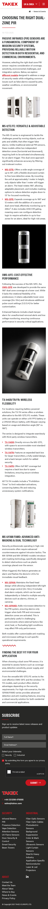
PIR (3, 821)
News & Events (40, 11)
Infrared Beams (9, 818)
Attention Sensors (10, 831)
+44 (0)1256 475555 (12, 799)
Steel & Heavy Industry (32, 855)
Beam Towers (8, 847)
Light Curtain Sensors (32, 849)
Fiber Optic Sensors (35, 818)
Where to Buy (8, 891)
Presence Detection (11, 825)
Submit (34, 782)
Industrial (21, 755)
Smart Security (9, 844)
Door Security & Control (9, 839)
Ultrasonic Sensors (35, 844)
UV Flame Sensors (10, 834)
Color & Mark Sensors (32, 839)
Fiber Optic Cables (34, 821)
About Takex (7, 888)
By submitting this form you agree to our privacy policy (25, 762)
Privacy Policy (8, 898)
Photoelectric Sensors (32, 826)
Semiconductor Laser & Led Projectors (33, 867)
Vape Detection (9, 828)
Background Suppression (32, 833)
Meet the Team (9, 885)
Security (8, 755)
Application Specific (35, 860)
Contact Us (7, 882)
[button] (30, 4)
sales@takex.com (12, 803)
